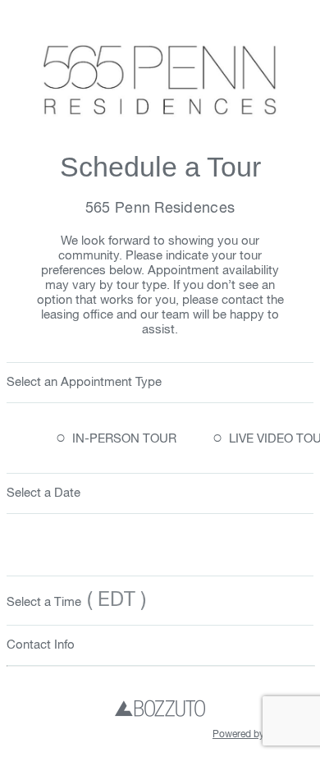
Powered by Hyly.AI (255, 735)
